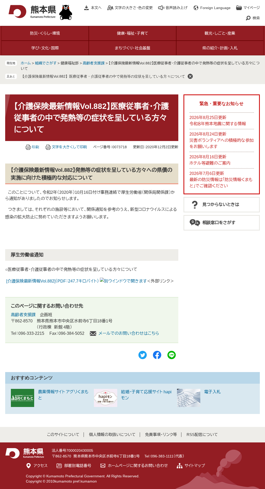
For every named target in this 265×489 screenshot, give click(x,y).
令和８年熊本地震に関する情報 (217, 124)
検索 (256, 18)
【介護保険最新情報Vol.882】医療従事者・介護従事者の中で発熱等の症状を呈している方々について (103, 76)
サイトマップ (195, 465)
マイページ (252, 8)
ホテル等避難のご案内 (209, 163)
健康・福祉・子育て (132, 33)
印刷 (35, 147)
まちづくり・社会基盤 (132, 48)
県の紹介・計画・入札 (220, 48)
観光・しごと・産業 (220, 33)
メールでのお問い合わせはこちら (129, 333)
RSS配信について (202, 434)
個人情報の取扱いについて (112, 434)
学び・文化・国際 (45, 48)
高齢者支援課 (94, 63)
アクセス (41, 465)
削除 (190, 76)
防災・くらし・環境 (45, 33)
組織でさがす (45, 63)
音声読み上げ (176, 8)
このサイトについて (63, 434)
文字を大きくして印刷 (69, 147)
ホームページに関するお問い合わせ (138, 465)
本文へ (96, 8)
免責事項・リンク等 (161, 434)
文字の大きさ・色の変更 (134, 8)
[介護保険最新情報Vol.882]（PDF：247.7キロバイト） (52, 281)
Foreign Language (215, 8)
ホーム (26, 63)
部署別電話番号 (77, 465)
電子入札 (212, 392)
